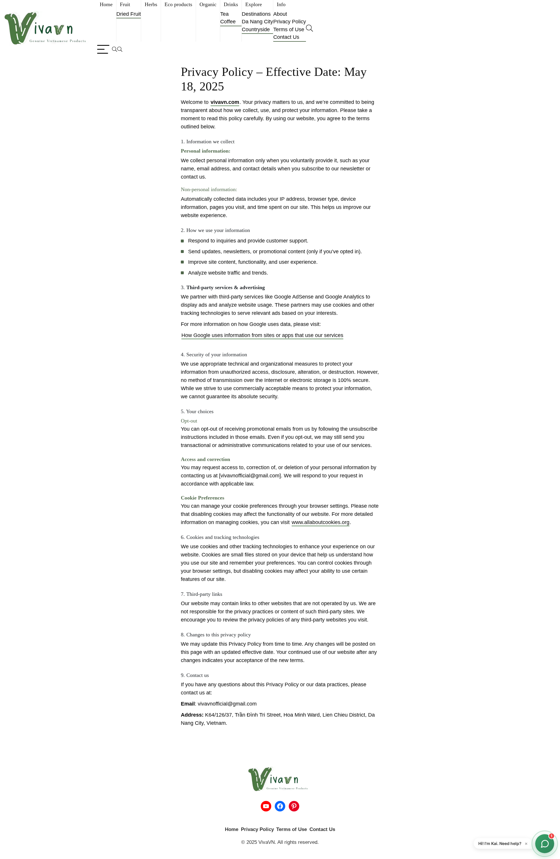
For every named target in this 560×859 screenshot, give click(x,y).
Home (106, 4)
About (280, 14)
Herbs (151, 4)
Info (281, 4)
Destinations (256, 14)
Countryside (256, 29)
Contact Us (286, 37)
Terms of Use (288, 29)
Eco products (178, 4)
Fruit (125, 4)
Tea (224, 14)
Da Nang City (257, 22)
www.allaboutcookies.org (320, 522)
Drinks (231, 4)
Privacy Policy (289, 22)
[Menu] (103, 49)
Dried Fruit (128, 14)
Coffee (228, 22)
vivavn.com (225, 102)
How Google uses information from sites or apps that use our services (262, 335)
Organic (208, 4)
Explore (253, 4)
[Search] (117, 49)
